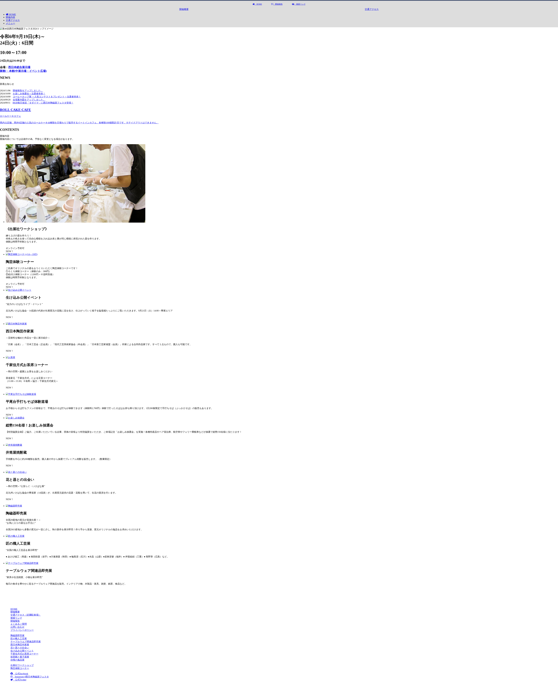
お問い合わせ (17, 627)
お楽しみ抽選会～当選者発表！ (29, 93)
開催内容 (10, 17)
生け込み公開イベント (22, 650)
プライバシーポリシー (22, 630)
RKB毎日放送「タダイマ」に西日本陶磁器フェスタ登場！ (43, 102)
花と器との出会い (19, 647)
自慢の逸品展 (17, 660)
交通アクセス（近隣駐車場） (25, 615)
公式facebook (20, 673)
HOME (258, 4)
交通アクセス (372, 9)
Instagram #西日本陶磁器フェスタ (30, 676)
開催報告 (278, 4)
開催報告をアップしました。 (28, 90)
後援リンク (300, 4)
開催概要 (184, 9)
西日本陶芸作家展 (19, 644)
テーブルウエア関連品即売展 (25, 641)
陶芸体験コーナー (19, 668)
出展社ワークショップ (22, 665)
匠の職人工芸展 (18, 638)
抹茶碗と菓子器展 (19, 657)
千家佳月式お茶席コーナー (24, 654)
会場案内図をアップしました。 (29, 99)
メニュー (10, 23)
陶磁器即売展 (17, 635)
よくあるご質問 (18, 624)
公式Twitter (19, 680)
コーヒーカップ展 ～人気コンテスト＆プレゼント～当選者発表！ (47, 96)
